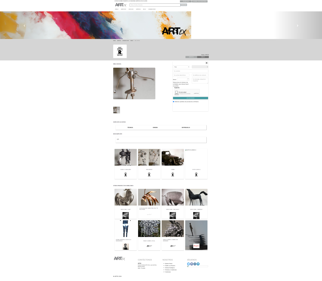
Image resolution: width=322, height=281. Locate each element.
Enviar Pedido (191, 98)
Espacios (131, 9)
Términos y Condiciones (171, 269)
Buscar (183, 5)
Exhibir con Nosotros (170, 265)
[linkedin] (198, 264)
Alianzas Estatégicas (170, 267)
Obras (116, 9)
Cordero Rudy (125, 40)
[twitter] (188, 264)
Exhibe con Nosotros (200, 1)
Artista (191, 57)
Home (114, 40)
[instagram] (194, 264)
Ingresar (186, 1)
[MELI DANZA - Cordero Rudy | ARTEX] (116, 109)
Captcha (176, 87)
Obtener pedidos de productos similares (187, 101)
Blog (144, 9)
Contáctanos (168, 272)
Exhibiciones (152, 9)
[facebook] (191, 264)
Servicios (123, 9)
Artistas (138, 9)
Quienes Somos (168, 263)
